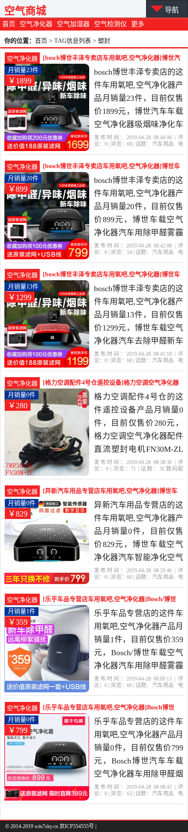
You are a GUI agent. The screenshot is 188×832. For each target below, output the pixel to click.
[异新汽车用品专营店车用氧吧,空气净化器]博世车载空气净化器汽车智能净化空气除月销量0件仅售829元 (110, 492)
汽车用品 (162, 144)
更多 (137, 24)
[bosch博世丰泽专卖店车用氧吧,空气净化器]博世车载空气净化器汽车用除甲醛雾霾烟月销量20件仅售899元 (111, 167)
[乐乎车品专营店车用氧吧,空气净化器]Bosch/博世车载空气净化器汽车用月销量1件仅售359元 (109, 600)
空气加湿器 (73, 24)
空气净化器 (36, 24)
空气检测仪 (110, 24)
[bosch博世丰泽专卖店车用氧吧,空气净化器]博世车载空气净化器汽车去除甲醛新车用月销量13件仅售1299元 (111, 275)
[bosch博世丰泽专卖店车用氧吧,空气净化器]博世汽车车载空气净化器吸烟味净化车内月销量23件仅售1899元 (111, 59)
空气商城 (25, 11)
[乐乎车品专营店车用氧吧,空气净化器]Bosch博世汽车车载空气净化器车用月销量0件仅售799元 (108, 708)
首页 (8, 24)
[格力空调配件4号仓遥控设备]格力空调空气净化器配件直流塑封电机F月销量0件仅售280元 (111, 383)
